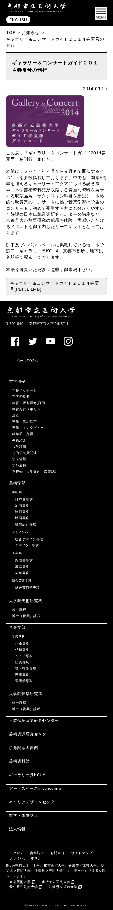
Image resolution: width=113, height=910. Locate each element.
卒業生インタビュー (28, 427)
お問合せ (57, 853)
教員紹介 (19, 440)
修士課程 (19, 609)
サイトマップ (82, 853)
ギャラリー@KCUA (27, 775)
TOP (10, 32)
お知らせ (30, 32)
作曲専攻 (22, 643)
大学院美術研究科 (25, 600)
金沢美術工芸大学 (56, 882)
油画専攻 (22, 505)
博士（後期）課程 (26, 616)
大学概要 (17, 381)
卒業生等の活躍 (24, 421)
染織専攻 (22, 573)
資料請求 (37, 853)
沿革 (15, 415)
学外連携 (19, 465)
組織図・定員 (22, 434)
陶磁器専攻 (24, 560)
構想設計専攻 (25, 524)
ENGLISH (18, 20)
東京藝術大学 (20, 882)
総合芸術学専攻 (27, 587)
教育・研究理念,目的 (28, 403)
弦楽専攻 (22, 662)
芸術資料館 (19, 761)
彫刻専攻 (22, 511)
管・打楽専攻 (25, 668)
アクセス (16, 853)
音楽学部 (17, 627)
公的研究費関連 (24, 453)
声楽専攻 (22, 674)
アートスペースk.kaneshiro (35, 788)
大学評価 (19, 446)
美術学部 (17, 483)
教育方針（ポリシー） (30, 409)
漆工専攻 (22, 566)
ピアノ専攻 (24, 656)
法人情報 (17, 829)
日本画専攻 (24, 499)
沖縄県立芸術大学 (63, 887)
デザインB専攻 (27, 545)
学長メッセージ (24, 390)
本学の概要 (21, 396)
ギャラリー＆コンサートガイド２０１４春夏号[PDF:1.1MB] (54, 286)
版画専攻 (22, 518)
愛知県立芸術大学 (23, 887)
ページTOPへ (27, 360)
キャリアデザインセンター (34, 802)
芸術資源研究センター (30, 734)
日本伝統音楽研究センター (34, 720)
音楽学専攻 (24, 680)
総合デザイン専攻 (29, 539)
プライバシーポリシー (27, 858)
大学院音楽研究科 (25, 694)
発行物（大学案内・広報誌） (35, 471)
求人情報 (19, 459)
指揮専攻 (22, 649)
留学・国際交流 (23, 815)
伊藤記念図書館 (23, 747)
